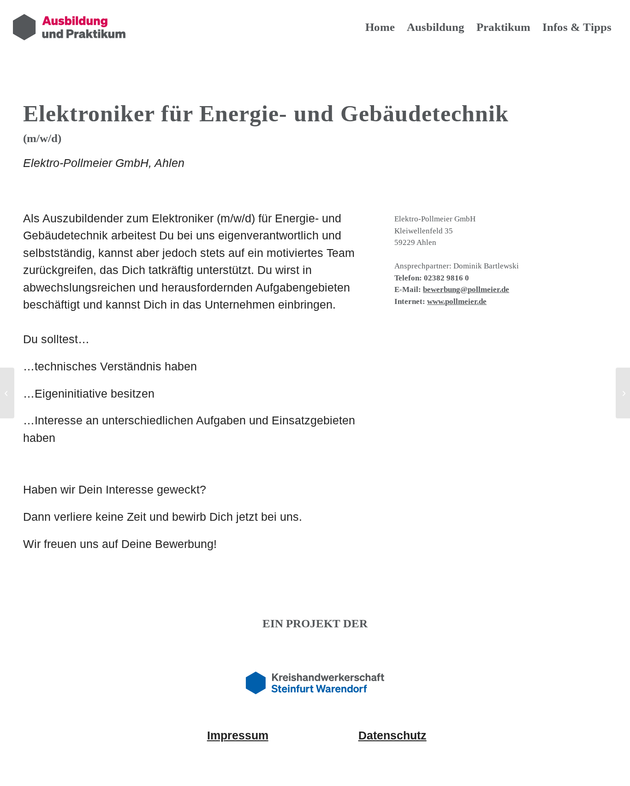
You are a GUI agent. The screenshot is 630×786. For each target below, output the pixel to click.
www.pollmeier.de (457, 301)
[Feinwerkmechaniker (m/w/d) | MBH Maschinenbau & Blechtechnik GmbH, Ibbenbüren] (623, 393)
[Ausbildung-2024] (69, 27)
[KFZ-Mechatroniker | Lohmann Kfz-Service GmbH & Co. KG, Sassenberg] (7, 393)
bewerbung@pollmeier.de (466, 289)
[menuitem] (380, 27)
